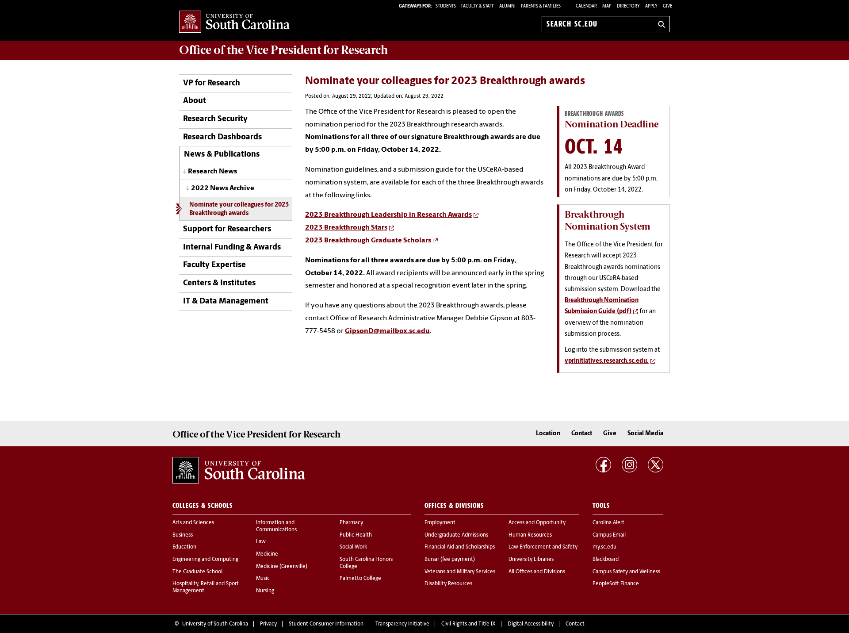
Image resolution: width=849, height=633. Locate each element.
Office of (283, 50)
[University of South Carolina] (238, 470)
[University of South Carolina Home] (234, 22)
